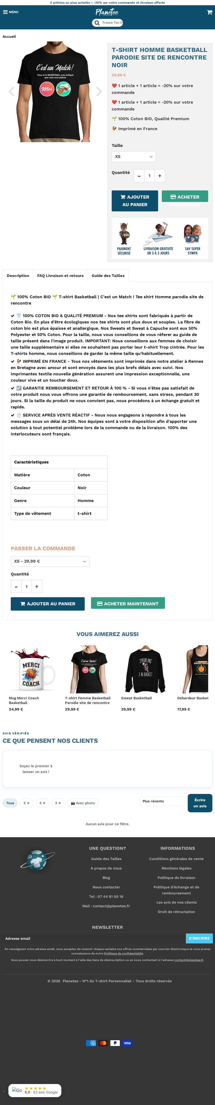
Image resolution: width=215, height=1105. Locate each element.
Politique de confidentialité (123, 953)
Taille (117, 145)
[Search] (97, 23)
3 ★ (58, 803)
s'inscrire (199, 938)
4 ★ (42, 803)
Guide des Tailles (106, 859)
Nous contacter (106, 887)
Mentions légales (176, 868)
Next (99, 91)
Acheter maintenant (185, 198)
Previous (11, 91)
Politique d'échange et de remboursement (176, 890)
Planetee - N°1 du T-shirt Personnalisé (97, 981)
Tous (10, 803)
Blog (106, 878)
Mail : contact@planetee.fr (106, 906)
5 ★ (27, 803)
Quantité (121, 172)
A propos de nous (106, 868)
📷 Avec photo (83, 803)
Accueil (9, 36)
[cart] (209, 12)
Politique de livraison (176, 878)
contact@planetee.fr (188, 960)
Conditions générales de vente (176, 859)
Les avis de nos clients (177, 902)
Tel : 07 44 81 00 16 (106, 896)
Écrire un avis (200, 803)
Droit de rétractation (176, 912)
